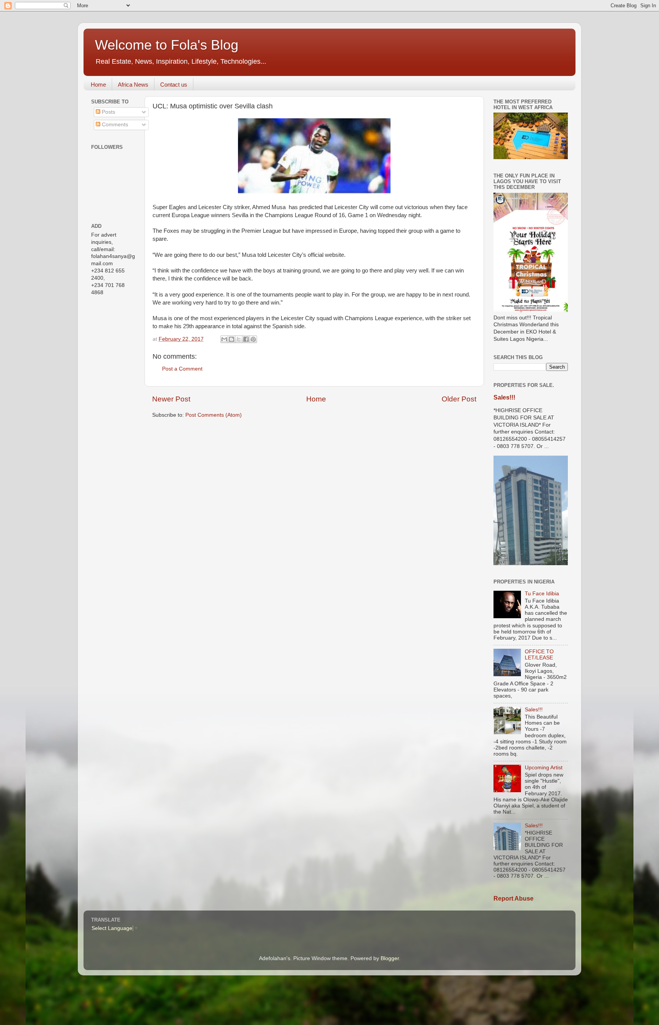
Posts (107, 112)
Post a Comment (182, 369)
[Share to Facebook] (246, 339)
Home (98, 84)
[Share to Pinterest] (253, 339)
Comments (114, 124)
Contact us (173, 84)
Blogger (390, 958)
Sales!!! (504, 397)
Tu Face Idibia (542, 593)
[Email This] (224, 339)
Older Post (459, 399)
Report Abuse (513, 898)
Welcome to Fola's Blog (166, 45)
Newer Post (171, 399)
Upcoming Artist (544, 767)
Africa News (133, 84)
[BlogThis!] (231, 339)
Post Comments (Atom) (213, 415)
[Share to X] (239, 339)
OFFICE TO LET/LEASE (539, 655)
